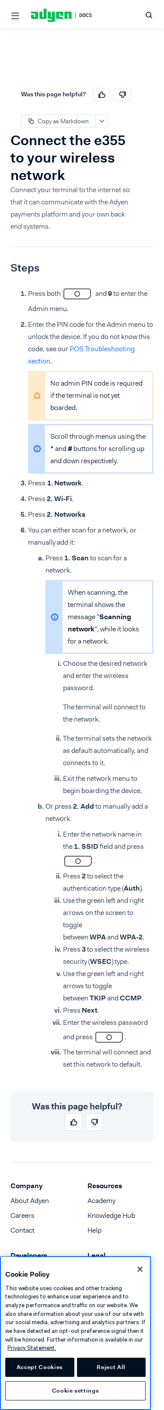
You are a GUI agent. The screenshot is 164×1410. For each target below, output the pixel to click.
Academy (101, 1200)
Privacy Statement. (31, 1348)
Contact (22, 1230)
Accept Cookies (40, 1367)
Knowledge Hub (111, 1215)
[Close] (140, 1269)
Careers (22, 1215)
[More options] (101, 121)
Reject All (111, 1367)
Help (94, 1230)
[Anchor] (4, 268)
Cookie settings (75, 1390)
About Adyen (29, 1200)
